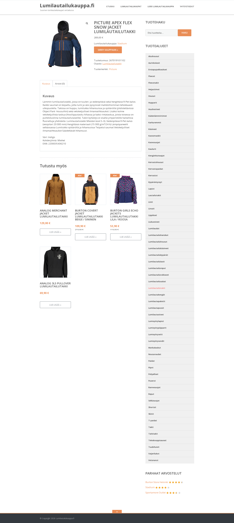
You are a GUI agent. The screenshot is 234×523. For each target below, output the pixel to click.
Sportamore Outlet (155, 492)
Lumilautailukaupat (131, 6)
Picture (113, 69)
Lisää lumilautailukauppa (161, 6)
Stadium (122, 43)
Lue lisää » (55, 232)
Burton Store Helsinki (156, 482)
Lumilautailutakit (112, 63)
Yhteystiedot (187, 6)
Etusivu (110, 6)
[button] (87, 23)
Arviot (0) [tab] (60, 83)
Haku (185, 32)
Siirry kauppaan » (108, 49)
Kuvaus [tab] (46, 83)
